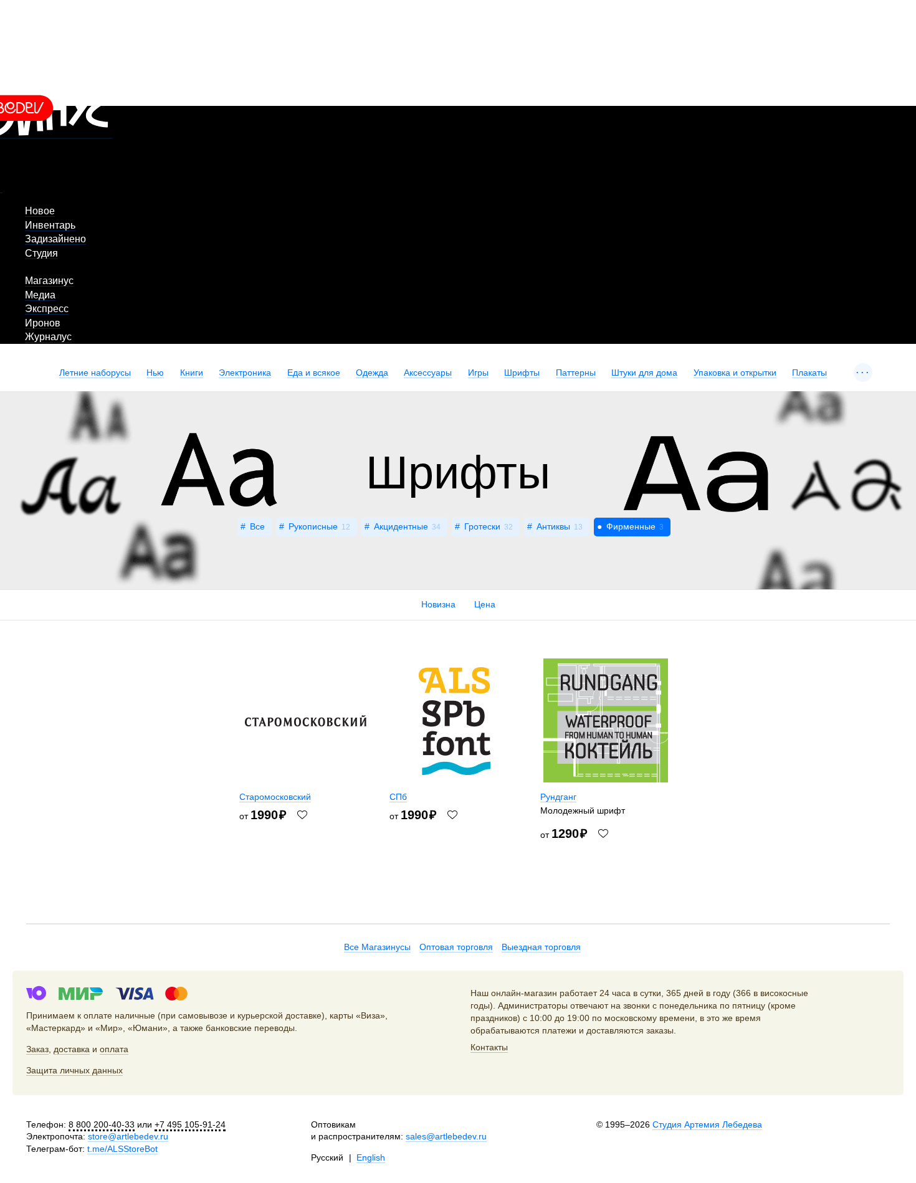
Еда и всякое (313, 373)
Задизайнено (55, 239)
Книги (191, 373)
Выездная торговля (541, 947)
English (370, 1157)
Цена (484, 604)
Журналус (48, 336)
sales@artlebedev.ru (446, 1136)
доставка (72, 1049)
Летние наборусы (95, 373)
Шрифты (522, 373)
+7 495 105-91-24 (190, 1124)
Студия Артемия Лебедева (707, 1124)
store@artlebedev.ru (128, 1136)
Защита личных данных (74, 1070)
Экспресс (47, 308)
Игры (478, 373)
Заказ (37, 1049)
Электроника (245, 373)
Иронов (42, 323)
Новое (40, 211)
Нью (155, 373)
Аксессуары (428, 373)
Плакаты (809, 373)
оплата (114, 1049)
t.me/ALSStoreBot (122, 1149)
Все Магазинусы (377, 947)
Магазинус (49, 280)
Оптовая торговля (456, 947)
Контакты (489, 1047)
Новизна (438, 604)
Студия (41, 253)
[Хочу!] (302, 814)
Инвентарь (50, 225)
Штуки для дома (644, 373)
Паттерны (576, 373)
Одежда (372, 373)
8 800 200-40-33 (102, 1124)
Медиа (40, 295)
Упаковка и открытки (735, 373)
